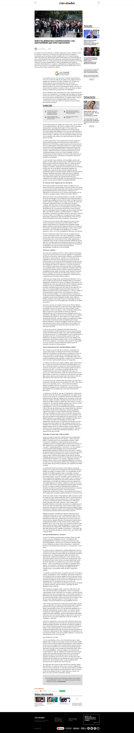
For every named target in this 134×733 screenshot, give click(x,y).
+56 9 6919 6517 (37, 721)
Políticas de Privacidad (58, 721)
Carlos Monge (42, 48)
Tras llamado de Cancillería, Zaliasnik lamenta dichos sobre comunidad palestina (73, 112)
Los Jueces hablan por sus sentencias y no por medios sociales (65, 703)
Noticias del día (89, 97)
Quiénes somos (57, 717)
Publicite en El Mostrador (73, 718)
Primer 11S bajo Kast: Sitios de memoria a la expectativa (91, 76)
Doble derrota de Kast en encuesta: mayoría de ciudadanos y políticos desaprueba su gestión (52, 112)
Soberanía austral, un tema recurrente (72, 117)
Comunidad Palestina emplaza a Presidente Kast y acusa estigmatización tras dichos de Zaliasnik (90, 60)
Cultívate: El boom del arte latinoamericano (51, 703)
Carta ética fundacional (58, 718)
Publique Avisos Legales (73, 719)
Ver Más (91, 79)
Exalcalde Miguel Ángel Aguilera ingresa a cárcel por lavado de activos (53, 117)
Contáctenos (71, 720)
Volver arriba (37, 728)
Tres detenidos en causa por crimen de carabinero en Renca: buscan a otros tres (91, 121)
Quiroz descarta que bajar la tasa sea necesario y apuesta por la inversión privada (91, 42)
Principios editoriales (58, 719)
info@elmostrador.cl (43, 721)
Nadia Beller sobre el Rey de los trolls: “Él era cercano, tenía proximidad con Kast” (91, 113)
